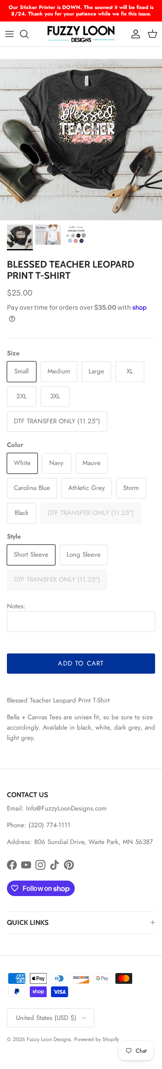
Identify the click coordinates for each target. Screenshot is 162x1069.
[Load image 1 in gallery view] (81, 139)
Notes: (16, 606)
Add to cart (81, 663)
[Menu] (9, 34)
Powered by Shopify (96, 1039)
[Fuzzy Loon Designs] (81, 34)
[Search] (28, 34)
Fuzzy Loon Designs (49, 1039)
